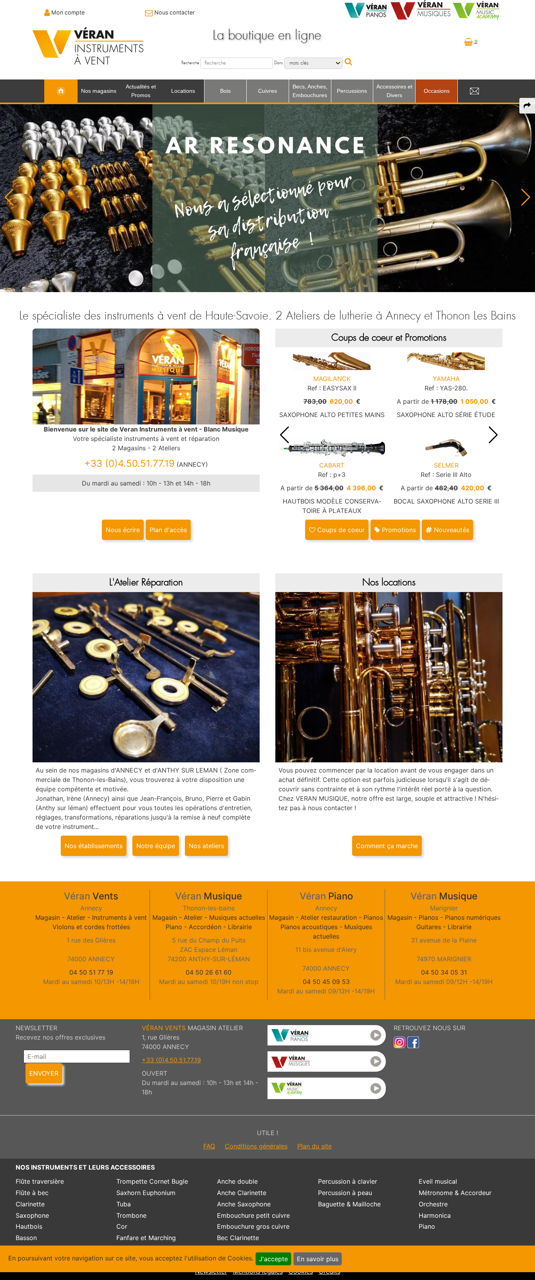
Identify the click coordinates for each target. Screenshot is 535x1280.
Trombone (131, 1215)
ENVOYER (43, 1073)
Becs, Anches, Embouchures (310, 90)
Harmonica (435, 1215)
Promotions (398, 530)
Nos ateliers (206, 846)
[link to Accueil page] (61, 91)
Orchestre (433, 1204)
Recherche (190, 63)
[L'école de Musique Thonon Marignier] (326, 1088)
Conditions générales (256, 1146)
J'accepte (273, 1259)
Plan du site (314, 1146)
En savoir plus (317, 1259)
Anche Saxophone (244, 1204)
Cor (121, 1226)
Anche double (237, 1181)
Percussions (352, 91)
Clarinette (30, 1204)
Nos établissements (94, 846)
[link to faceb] (413, 1042)
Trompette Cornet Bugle (152, 1181)
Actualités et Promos (141, 90)
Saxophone (32, 1215)
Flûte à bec (32, 1193)
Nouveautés (450, 530)
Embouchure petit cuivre (253, 1215)
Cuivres (267, 91)
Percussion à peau (345, 1193)
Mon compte (68, 12)
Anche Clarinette (241, 1193)
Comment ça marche (387, 846)
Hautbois (29, 1226)
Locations (183, 91)
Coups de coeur (340, 530)
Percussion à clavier (347, 1181)
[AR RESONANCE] (267, 197)
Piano (427, 1226)
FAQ (209, 1146)
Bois (225, 91)
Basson (26, 1238)
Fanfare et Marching (146, 1238)
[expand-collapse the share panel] (527, 106)
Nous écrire (123, 530)
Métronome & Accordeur (455, 1193)
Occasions (437, 91)
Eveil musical (438, 1181)
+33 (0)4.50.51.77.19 (171, 1060)
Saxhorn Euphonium (145, 1193)
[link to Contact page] (474, 91)
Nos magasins (98, 91)
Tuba (123, 1204)
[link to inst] (399, 1042)
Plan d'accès (168, 530)
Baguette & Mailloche (349, 1204)
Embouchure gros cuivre (253, 1226)
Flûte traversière (40, 1181)
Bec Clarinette (238, 1238)
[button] (526, 197)
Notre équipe (155, 846)
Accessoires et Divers (394, 90)
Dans (278, 63)
